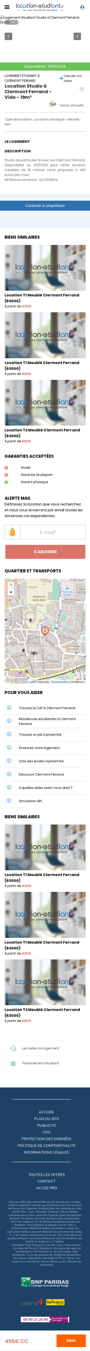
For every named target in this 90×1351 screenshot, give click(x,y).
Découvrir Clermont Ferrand (41, 774)
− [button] (10, 592)
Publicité (46, 1125)
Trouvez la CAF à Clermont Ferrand (47, 708)
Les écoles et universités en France (46, 1259)
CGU (46, 1132)
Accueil (46, 1112)
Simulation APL (30, 801)
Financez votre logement (39, 748)
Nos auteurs (73, 1245)
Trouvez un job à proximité (40, 734)
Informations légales (46, 1152)
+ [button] (10, 585)
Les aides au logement (40, 1048)
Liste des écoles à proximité (41, 761)
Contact (46, 1181)
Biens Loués (58, 1261)
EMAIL (71, 1340)
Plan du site (46, 1118)
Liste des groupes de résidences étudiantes (53, 1255)
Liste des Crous (54, 1245)
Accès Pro (46, 1188)
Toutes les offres (46, 1174)
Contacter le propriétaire (45, 206)
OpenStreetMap (60, 682)
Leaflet (32, 682)
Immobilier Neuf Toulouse (27, 1245)
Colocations (45, 1248)
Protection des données (46, 1138)
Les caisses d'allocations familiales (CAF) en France (43, 1258)
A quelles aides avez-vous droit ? (45, 787)
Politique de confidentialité (46, 1145)
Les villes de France (24, 1248)
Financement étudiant (40, 1063)
